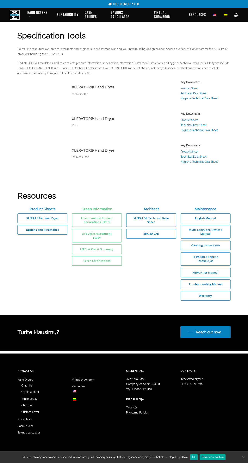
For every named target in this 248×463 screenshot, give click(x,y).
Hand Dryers (25, 379)
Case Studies (25, 425)
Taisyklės (132, 407)
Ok (194, 457)
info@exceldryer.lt (192, 378)
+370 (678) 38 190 (192, 384)
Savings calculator (28, 432)
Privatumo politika (213, 457)
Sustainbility (24, 419)
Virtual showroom (83, 379)
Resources (78, 386)
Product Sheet (189, 88)
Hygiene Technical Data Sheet (199, 98)
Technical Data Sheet (193, 93)
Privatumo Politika (137, 412)
